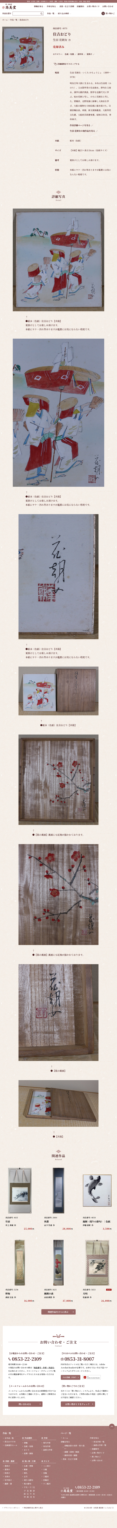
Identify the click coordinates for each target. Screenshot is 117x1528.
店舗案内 (80, 6)
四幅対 (46, 1480)
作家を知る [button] (51, 6)
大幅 (45, 1469)
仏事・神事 (28, 1466)
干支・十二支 (29, 1487)
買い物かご (110, 13)
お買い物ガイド (93, 6)
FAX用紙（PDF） (70, 1377)
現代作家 (47, 1442)
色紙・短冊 (69, 54)
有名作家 (47, 1446)
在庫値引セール (11, 1445)
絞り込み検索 (63, 13)
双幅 (45, 1473)
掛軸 (26, 1442)
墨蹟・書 (8, 1483)
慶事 (26, 1469)
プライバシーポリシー (12, 1508)
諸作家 (80, 54)
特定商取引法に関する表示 (33, 1508)
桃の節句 (27, 1483)
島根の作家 (47, 1450)
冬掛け (7, 1476)
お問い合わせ (107, 6)
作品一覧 (50, 13)
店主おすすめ (10, 1441)
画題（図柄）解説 (71, 1452)
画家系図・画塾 (70, 1455)
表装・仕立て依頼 (66, 6)
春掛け (7, 1466)
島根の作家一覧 (99, 1445)
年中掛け (8, 1480)
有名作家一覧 (98, 1441)
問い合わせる (25, 1404)
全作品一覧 (9, 1438)
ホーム (5, 19)
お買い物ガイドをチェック (77, 1404)
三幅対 (46, 1476)
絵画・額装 (28, 1453)
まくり (26, 1450)
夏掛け (89, 54)
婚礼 (26, 1473)
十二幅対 (47, 1483)
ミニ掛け (47, 1466)
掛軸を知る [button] (38, 6)
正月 (26, 1476)
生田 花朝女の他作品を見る (82, 130)
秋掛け (7, 1473)
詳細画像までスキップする (68, 64)
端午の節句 (28, 1480)
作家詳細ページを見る (80, 125)
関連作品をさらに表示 (58, 1311)
